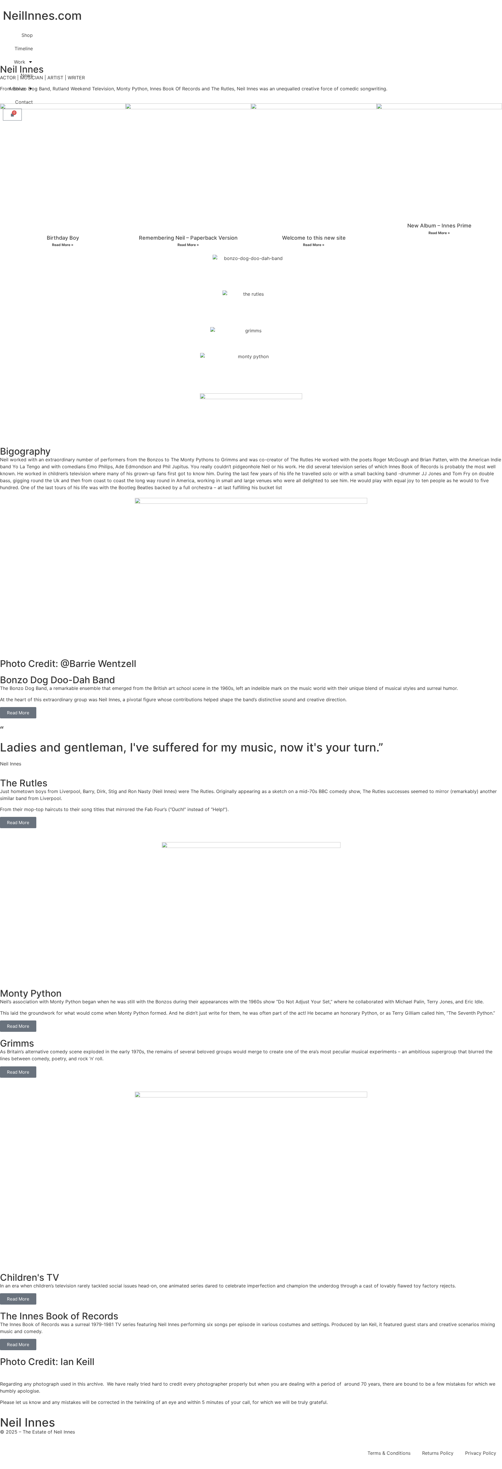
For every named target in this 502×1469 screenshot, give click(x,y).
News (27, 75)
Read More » (62, 245)
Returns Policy (437, 1453)
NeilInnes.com (42, 15)
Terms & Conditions (388, 1453)
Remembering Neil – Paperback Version (188, 238)
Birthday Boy (63, 238)
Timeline (24, 48)
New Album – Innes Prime (439, 226)
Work (19, 62)
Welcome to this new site (314, 238)
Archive (17, 89)
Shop (27, 35)
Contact (24, 102)
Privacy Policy (480, 1453)
